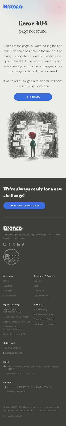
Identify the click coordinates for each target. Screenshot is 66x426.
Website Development (44, 314)
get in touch (35, 81)
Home (6, 280)
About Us (7, 285)
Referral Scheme (41, 295)
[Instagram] (4, 244)
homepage (46, 66)
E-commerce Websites (44, 319)
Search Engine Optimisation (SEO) (12, 310)
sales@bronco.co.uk (16, 353)
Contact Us (39, 290)
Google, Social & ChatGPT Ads (16, 321)
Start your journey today (24, 205)
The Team (7, 290)
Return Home (33, 96)
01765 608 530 (14, 348)
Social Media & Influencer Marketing (12, 327)
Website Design (41, 309)
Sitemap (7, 416)
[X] (14, 244)
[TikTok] (23, 244)
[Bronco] (13, 6)
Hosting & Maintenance (44, 324)
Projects (37, 280)
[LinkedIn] (18, 244)
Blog (36, 285)
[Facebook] (9, 244)
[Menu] (59, 6)
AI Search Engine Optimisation (17, 316)
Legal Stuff (17, 416)
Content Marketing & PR (14, 334)
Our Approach (9, 295)
